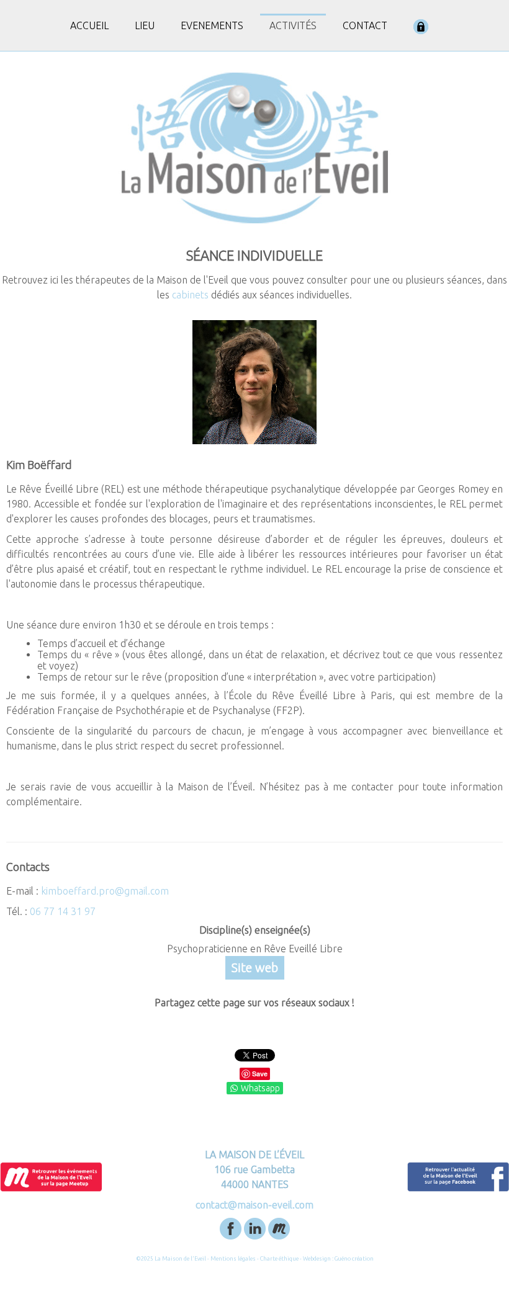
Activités (293, 25)
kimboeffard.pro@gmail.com (105, 890)
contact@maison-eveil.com (254, 1204)
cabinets (190, 294)
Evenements (212, 25)
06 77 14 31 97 (63, 911)
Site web (255, 967)
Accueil (89, 25)
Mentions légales (233, 1259)
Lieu (145, 25)
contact (365, 25)
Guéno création (354, 1259)
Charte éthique (279, 1259)
